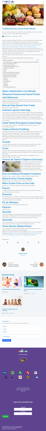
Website (5, 331)
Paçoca (5, 78)
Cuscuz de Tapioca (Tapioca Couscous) (12, 72)
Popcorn (6, 82)
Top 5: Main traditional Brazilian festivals (27, 46)
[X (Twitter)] (18, 242)
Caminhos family (35, 233)
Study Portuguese (31, 231)
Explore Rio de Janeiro (17, 233)
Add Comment (6, 336)
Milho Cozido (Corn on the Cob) (10, 76)
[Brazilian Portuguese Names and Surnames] (12, 301)
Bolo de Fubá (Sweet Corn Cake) (10, 63)
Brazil (20, 36)
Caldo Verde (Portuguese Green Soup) (11, 66)
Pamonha (6, 79)
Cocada (5, 69)
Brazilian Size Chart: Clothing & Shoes (11, 289)
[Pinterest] (28, 242)
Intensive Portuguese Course (10, 234)
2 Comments (11, 313)
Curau (5, 70)
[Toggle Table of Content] (37, 60)
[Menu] (43, 2)
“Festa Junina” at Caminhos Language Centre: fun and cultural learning (22, 45)
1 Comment (33, 293)
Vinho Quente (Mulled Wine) (9, 87)
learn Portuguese (23, 234)
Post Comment (6, 340)
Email (4, 329)
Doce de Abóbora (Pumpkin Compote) (11, 73)
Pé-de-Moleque (7, 81)
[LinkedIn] (38, 242)
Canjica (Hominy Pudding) (9, 67)
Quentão (6, 84)
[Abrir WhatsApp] (43, 428)
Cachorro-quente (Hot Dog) (9, 65)
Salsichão (6, 85)
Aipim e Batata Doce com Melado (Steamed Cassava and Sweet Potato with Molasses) (21, 62)
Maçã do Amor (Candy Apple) (10, 75)
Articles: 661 (23, 255)
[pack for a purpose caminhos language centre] (23, 359)
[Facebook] (7, 242)
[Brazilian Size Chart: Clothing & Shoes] (12, 281)
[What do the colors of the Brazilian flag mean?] (34, 281)
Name (4, 326)
